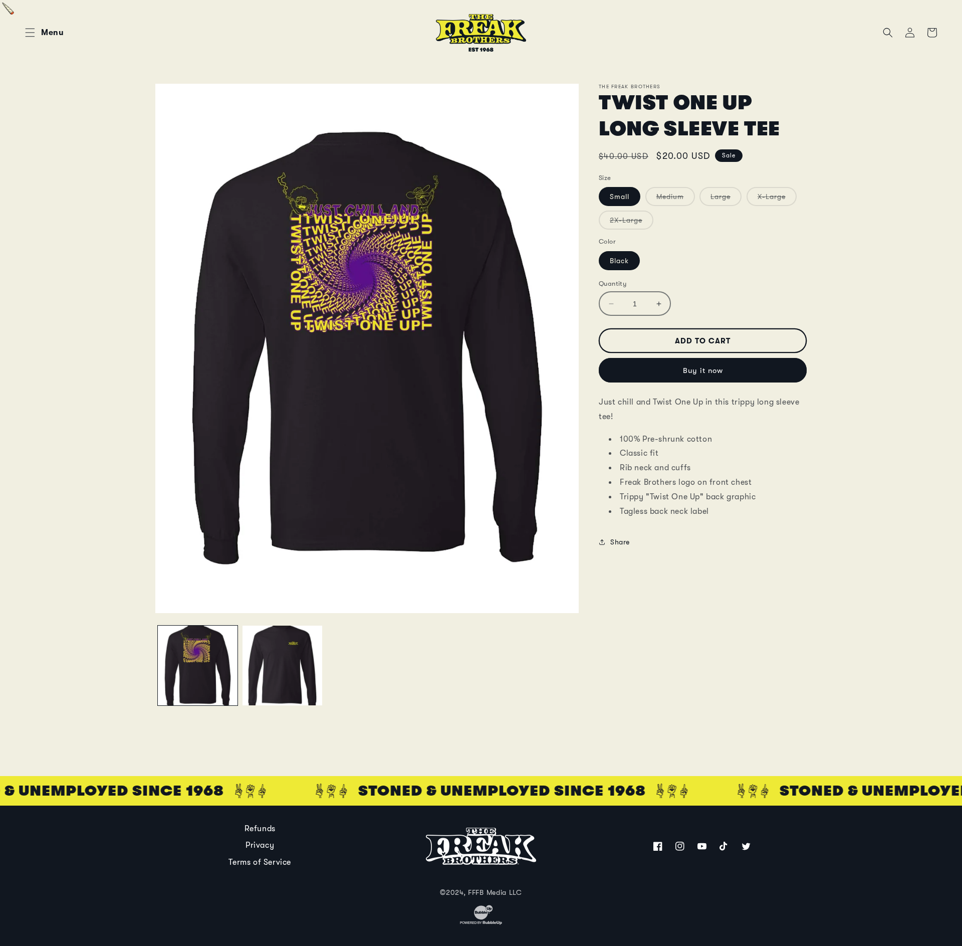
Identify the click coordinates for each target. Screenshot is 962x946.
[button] (30, 33)
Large (726, 199)
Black (619, 261)
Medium (675, 199)
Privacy (260, 845)
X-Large (777, 199)
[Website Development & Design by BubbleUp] (481, 923)
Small (619, 197)
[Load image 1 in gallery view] (197, 665)
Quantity (612, 283)
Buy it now (703, 370)
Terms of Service (259, 862)
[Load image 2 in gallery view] (282, 665)
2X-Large (631, 223)
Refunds (260, 828)
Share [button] (620, 542)
